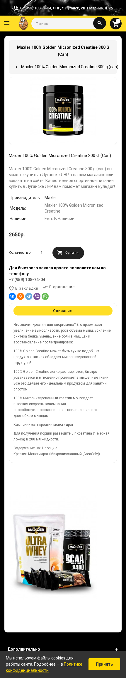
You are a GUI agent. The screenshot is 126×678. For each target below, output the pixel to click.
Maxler (51, 197)
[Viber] (36, 296)
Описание (62, 310)
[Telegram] (28, 296)
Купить (72, 253)
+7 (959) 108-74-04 (27, 279)
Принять (104, 664)
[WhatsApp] (45, 296)
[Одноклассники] (20, 296)
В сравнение (59, 287)
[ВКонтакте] (12, 296)
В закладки (23, 288)
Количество (20, 252)
